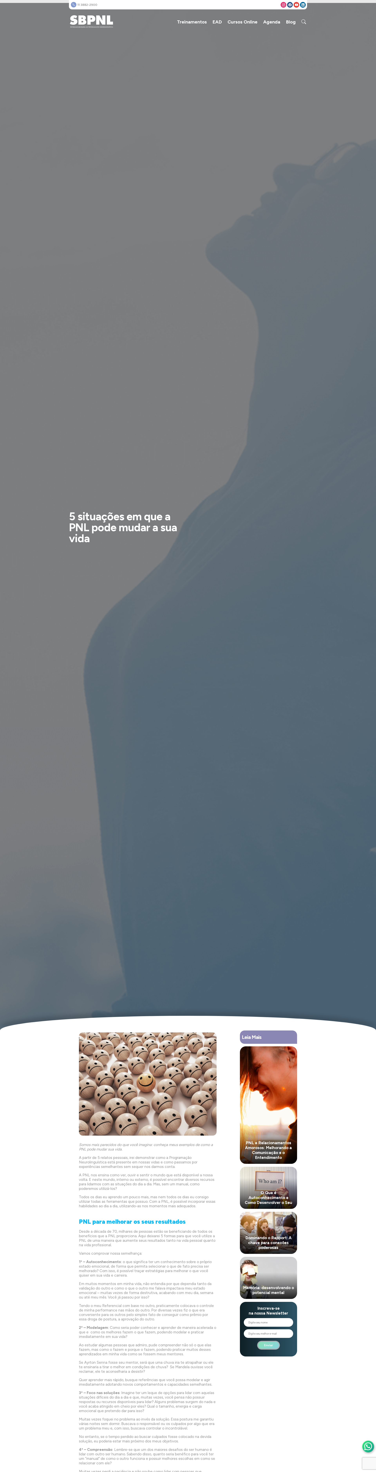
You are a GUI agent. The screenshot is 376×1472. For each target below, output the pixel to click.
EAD (217, 22)
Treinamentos (192, 22)
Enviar (268, 1345)
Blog (291, 22)
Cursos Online (243, 22)
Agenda (271, 22)
